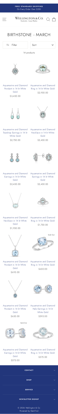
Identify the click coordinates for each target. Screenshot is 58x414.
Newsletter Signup (29, 399)
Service (29, 389)
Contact (29, 370)
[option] (29, 8)
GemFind (34, 410)
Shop (29, 380)
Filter (14, 45)
